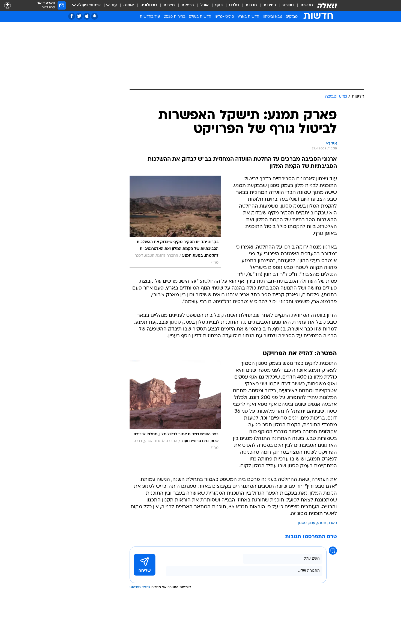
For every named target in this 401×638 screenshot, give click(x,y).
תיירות (169, 5)
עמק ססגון (306, 523)
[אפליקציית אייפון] (86, 16)
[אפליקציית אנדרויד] (94, 16)
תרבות (251, 5)
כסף (219, 5)
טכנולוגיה (148, 5)
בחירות (270, 5)
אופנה (128, 5)
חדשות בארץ (248, 17)
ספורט (288, 5)
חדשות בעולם (200, 17)
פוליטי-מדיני (224, 17)
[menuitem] (303, 5)
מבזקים (292, 17)
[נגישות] (7, 5)
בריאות (187, 5)
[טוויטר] (79, 16)
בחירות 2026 (174, 17)
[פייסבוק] (71, 16)
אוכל (204, 5)
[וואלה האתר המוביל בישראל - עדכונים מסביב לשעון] (327, 5)
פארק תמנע (327, 523)
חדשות (306, 5)
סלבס (234, 5)
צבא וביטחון (272, 17)
